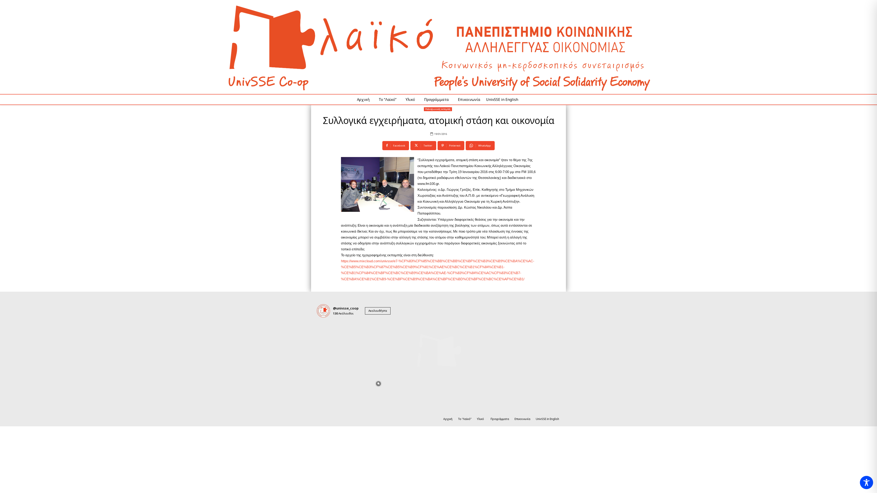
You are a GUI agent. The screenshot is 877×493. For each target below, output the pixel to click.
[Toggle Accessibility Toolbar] (866, 482)
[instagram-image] (329, 333)
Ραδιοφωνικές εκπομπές (438, 109)
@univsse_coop (346, 308)
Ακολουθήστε (377, 311)
